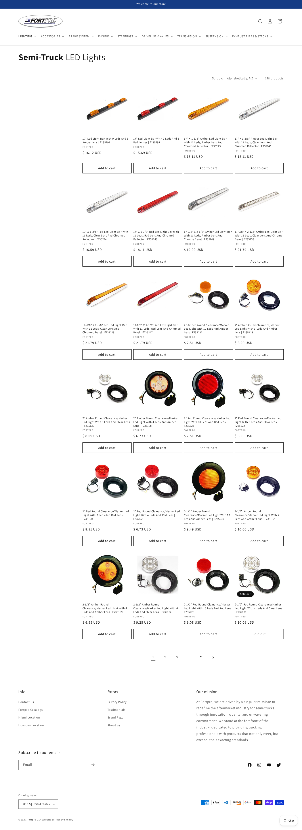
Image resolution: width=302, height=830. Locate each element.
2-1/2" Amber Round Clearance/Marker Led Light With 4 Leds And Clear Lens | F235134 (155, 608)
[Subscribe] (93, 764)
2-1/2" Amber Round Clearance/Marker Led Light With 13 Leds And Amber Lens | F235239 (207, 515)
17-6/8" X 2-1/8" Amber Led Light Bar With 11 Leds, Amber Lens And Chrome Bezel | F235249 (208, 235)
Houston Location (31, 725)
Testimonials (116, 709)
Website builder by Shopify (57, 819)
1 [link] (153, 657)
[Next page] (213, 657)
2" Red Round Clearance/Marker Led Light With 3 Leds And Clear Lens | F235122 (258, 422)
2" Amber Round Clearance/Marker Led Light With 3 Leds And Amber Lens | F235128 (257, 328)
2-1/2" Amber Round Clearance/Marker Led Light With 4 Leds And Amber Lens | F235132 (257, 515)
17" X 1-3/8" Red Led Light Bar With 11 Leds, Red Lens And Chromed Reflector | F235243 (156, 235)
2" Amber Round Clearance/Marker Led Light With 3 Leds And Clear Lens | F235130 (106, 422)
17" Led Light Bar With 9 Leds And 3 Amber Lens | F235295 (105, 140)
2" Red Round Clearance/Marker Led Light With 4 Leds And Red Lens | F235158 (156, 515)
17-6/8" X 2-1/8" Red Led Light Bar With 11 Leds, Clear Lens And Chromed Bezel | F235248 (104, 328)
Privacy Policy (117, 702)
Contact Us (26, 702)
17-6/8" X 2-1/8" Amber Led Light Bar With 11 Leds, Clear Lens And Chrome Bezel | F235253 (259, 235)
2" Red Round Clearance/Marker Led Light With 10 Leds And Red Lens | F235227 (207, 422)
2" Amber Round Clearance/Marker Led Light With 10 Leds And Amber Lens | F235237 (206, 328)
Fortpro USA (34, 819)
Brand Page (115, 717)
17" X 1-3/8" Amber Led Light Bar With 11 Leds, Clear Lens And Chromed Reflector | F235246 (256, 142)
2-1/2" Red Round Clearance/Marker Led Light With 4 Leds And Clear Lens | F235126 (258, 608)
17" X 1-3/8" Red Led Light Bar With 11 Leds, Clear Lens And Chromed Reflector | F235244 (105, 235)
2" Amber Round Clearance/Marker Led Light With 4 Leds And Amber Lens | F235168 (155, 422)
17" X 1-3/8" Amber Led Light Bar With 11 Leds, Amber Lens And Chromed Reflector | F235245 (205, 142)
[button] (27, 36)
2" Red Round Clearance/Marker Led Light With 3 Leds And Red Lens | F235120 (105, 515)
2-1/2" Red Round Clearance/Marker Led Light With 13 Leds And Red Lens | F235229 (208, 608)
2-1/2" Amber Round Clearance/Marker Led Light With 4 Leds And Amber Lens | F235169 (104, 608)
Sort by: (217, 78)
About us (113, 725)
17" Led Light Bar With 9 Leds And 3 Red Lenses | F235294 (156, 140)
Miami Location (29, 717)
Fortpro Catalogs (30, 709)
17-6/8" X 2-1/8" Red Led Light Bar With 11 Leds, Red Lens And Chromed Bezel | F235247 (157, 328)
